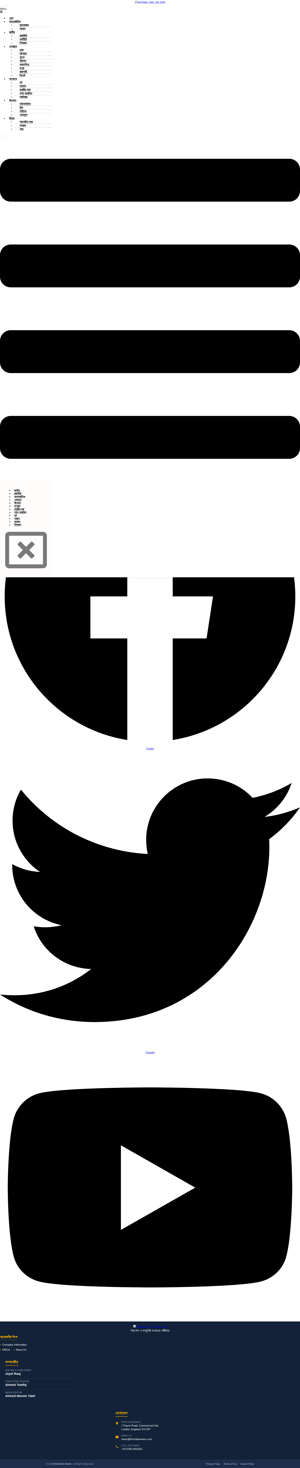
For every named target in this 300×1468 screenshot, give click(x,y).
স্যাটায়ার (23, 97)
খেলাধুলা (23, 115)
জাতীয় (12, 32)
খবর (21, 129)
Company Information (14, 1344)
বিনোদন (12, 100)
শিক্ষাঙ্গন (23, 43)
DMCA (6, 1349)
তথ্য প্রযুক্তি (20, 512)
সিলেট (22, 75)
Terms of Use (230, 1463)
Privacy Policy (213, 1463)
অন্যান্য (13, 79)
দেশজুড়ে (13, 46)
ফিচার (11, 118)
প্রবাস (23, 28)
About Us (21, 1349)
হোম (11, 18)
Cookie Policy (247, 1463)
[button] (150, 309)
